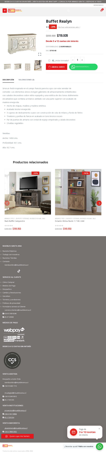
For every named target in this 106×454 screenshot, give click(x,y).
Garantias (6, 296)
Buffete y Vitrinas (22, 218)
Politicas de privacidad (11, 303)
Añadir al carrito (58, 66)
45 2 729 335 (9, 400)
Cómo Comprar (8, 282)
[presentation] (7, 203)
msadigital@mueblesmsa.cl (15, 393)
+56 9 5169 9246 (10, 313)
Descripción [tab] (8, 80)
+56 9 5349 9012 (10, 396)
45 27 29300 (9, 317)
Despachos (7, 289)
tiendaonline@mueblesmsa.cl (16, 265)
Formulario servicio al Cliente (14, 307)
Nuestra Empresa (9, 251)
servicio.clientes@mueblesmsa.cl (18, 310)
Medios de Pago (9, 286)
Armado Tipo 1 (10, 218)
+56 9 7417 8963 (10, 414)
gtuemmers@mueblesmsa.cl (16, 428)
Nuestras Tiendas (10, 258)
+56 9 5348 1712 (10, 386)
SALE (43, 218)
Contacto (6, 261)
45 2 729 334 (9, 417)
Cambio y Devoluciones (12, 293)
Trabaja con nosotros (11, 254)
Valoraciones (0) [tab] (26, 80)
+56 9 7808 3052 (10, 432)
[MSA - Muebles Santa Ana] (15, 10)
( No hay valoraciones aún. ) (69, 27)
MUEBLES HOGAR (35, 218)
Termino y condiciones (12, 300)
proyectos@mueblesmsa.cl (15, 410)
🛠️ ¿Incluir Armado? (60, 60)
